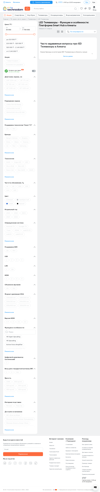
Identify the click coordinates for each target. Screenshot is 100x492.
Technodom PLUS (54, 451)
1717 (84, 478)
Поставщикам (70, 463)
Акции (51, 442)
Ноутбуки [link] (31, 15)
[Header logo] (12, 9)
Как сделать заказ (87, 444)
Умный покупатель (87, 460)
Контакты (68, 457)
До (23, 28)
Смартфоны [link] (19, 15)
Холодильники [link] (89, 15)
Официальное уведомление (67, 489)
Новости (51, 445)
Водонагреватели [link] (73, 15)
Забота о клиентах (71, 447)
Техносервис (53, 455)
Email (6, 449)
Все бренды (85, 466)
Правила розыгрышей (88, 474)
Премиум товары (87, 463)
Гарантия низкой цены (55, 469)
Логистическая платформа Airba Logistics (70, 468)
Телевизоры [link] (43, 15)
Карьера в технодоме (72, 450)
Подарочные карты (54, 462)
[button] (81, 8)
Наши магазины (70, 460)
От (7, 28)
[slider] (6, 34)
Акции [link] (9, 15)
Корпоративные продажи (73, 454)
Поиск (11, 332)
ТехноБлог (52, 448)
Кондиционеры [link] (57, 15)
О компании (69, 444)
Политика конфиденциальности (87, 489)
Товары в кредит (54, 466)
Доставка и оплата (87, 452)
